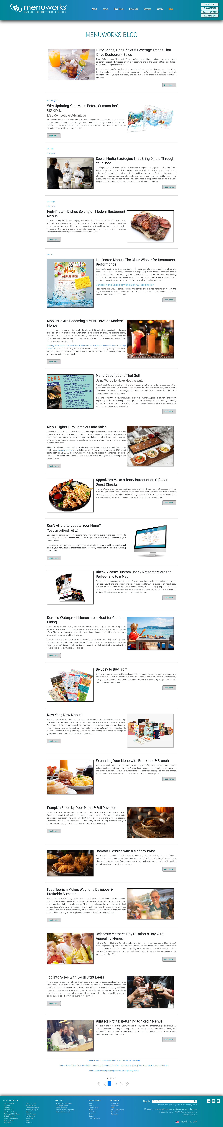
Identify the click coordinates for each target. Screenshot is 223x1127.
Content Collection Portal (63, 1112)
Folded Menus (7, 1108)
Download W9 (115, 1105)
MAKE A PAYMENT (209, 16)
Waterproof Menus (31, 1105)
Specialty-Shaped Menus (11, 1118)
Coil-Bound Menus (9, 1103)
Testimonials (92, 1110)
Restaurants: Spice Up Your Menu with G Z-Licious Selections (144, 1065)
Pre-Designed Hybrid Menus (11, 1114)
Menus (105, 8)
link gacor (51, 153)
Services (147, 8)
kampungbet (52, 100)
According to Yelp (65, 450)
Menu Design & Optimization (64, 1103)
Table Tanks (118, 8)
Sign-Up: (147, 1101)
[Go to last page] (127, 1084)
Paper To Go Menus (31, 1103)
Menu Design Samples (32, 1110)
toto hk (50, 254)
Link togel (51, 201)
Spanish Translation (61, 1108)
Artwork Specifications (117, 1110)
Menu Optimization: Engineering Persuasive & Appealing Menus (114, 1070)
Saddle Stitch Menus (9, 1116)
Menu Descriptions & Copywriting (65, 1110)
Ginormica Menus (8, 1110)
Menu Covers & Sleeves (10, 1112)
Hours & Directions (94, 1118)
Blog (171, 8)
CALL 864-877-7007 (210, 12)
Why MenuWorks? (94, 1108)
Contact (160, 8)
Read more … (169, 85)
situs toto (51, 206)
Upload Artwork (115, 1103)
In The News (92, 1112)
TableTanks (29, 1112)
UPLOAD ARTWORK (209, 8)
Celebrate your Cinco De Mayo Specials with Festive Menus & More (114, 1060)
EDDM (27, 1120)
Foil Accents (29, 1122)
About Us (91, 1105)
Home (90, 1103)
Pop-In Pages (7, 1122)
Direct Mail (133, 8)
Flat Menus (7, 1105)
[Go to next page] (121, 1084)
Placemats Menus (9, 1120)
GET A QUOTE (209, 4)
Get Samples (114, 1114)
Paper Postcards (30, 1116)
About (94, 8)
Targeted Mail (29, 1118)
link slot (50, 149)
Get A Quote (114, 1112)
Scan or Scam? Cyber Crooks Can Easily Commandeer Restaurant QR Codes (88, 1065)
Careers (91, 1116)
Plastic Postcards (31, 1114)
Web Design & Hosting (62, 1105)
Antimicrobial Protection (32, 1108)
